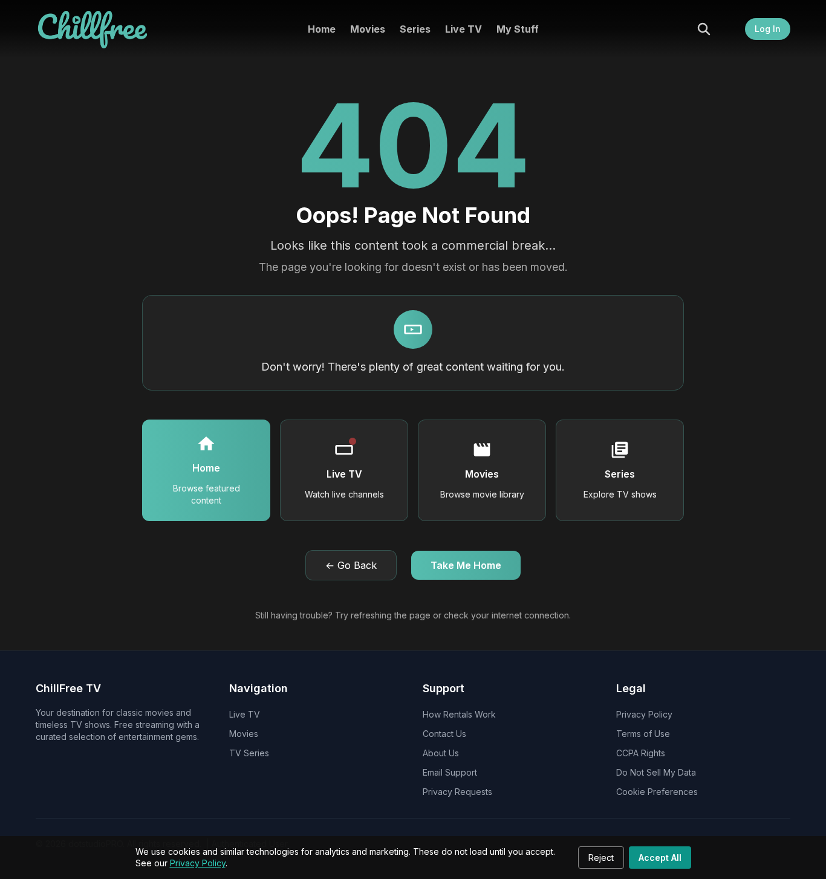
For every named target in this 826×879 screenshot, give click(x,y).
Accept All (660, 857)
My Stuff (517, 29)
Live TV (463, 29)
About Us (441, 753)
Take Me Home (466, 565)
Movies (367, 29)
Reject (601, 857)
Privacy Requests (457, 792)
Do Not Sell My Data (656, 772)
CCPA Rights (640, 753)
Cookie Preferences (657, 792)
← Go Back (351, 565)
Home (322, 29)
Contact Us (444, 733)
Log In (768, 29)
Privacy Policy (198, 863)
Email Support (450, 772)
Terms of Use (643, 733)
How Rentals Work (459, 714)
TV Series (249, 753)
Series (415, 29)
